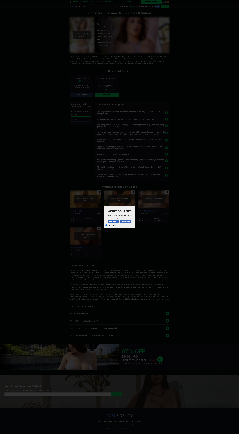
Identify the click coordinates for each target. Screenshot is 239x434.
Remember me (112, 225)
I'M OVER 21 (113, 221)
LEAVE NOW (125, 221)
